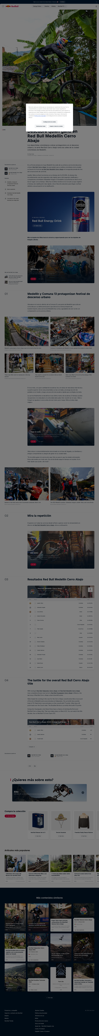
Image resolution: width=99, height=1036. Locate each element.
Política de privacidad (40, 115)
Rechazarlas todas (40, 126)
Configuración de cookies (49, 121)
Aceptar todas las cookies (56, 126)
